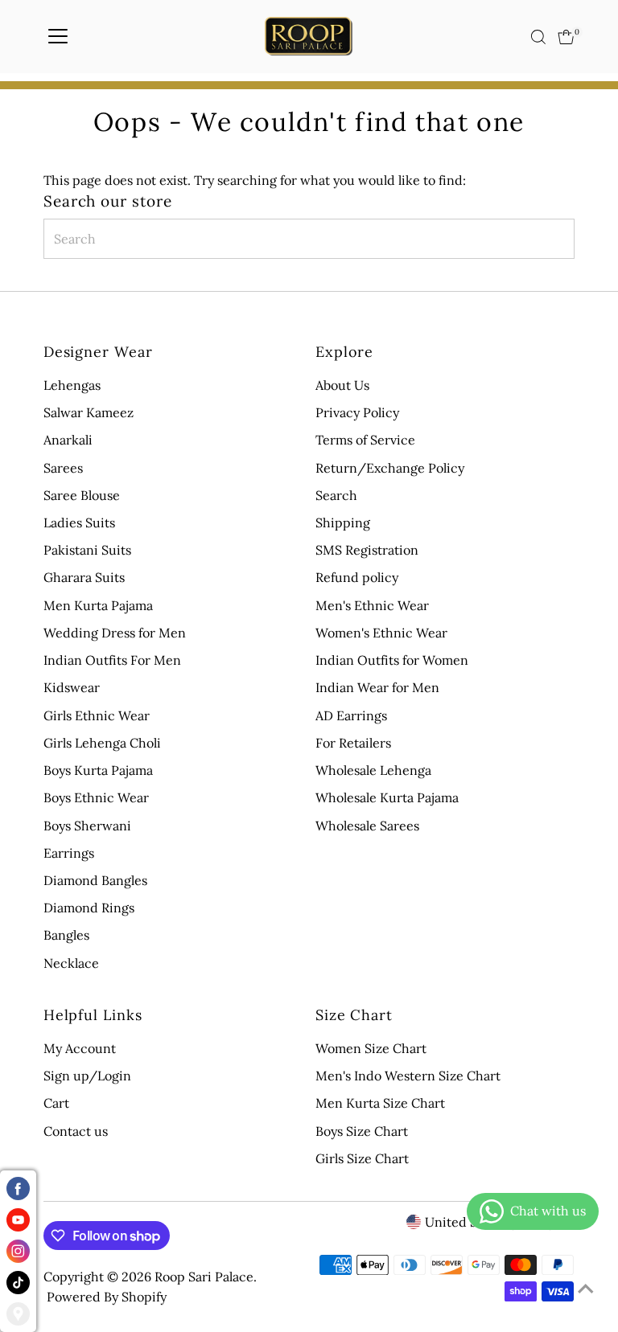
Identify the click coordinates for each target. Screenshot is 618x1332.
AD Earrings (351, 715)
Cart (56, 1103)
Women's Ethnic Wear (381, 633)
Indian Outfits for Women (391, 660)
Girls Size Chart (362, 1158)
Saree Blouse (81, 495)
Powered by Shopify (107, 1297)
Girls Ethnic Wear (96, 715)
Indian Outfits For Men (112, 660)
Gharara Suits (84, 577)
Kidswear (71, 687)
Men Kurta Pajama (98, 605)
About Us (342, 385)
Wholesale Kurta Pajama (387, 797)
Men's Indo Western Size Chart (408, 1076)
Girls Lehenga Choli (102, 743)
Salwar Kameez (88, 412)
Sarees (63, 468)
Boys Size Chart (361, 1131)
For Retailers (353, 743)
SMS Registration (366, 550)
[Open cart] (566, 37)
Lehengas (72, 385)
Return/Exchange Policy (389, 468)
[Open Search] (538, 37)
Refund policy (356, 577)
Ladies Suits (79, 522)
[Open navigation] (57, 37)
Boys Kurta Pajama (98, 770)
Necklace (71, 963)
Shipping (342, 522)
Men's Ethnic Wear (372, 605)
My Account (79, 1048)
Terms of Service (365, 440)
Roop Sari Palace (203, 1276)
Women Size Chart (370, 1048)
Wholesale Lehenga (373, 770)
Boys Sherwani (87, 826)
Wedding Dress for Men (114, 633)
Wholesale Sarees (367, 826)
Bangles (66, 935)
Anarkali (68, 440)
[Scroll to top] (586, 1288)
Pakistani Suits (87, 550)
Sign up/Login (87, 1076)
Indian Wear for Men (377, 687)
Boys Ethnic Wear (96, 797)
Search (336, 495)
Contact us (75, 1131)
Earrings (68, 853)
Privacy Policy (357, 412)
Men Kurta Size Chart (380, 1103)
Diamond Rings (88, 908)
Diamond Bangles (95, 880)
